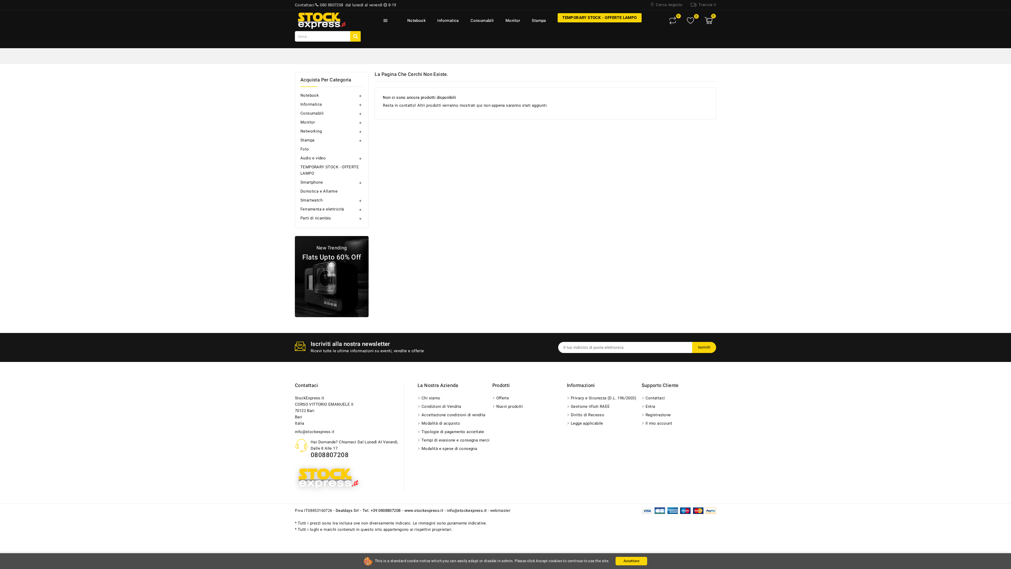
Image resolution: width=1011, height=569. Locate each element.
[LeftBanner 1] (332, 276)
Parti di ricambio (315, 218)
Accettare (631, 561)
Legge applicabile (587, 423)
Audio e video (313, 158)
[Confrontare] (672, 20)
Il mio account (659, 423)
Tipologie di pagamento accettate (453, 432)
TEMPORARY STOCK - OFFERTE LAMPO (599, 18)
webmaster (500, 510)
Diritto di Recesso (587, 415)
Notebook (416, 20)
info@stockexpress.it (314, 432)
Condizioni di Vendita (441, 406)
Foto (304, 149)
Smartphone (311, 182)
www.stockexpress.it (423, 510)
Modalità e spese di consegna (449, 449)
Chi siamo (431, 398)
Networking (311, 131)
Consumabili (482, 20)
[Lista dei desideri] (690, 20)
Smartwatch (311, 200)
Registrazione (658, 415)
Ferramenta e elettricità (322, 209)
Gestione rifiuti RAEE (590, 406)
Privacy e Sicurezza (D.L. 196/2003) (603, 398)
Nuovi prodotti (509, 406)
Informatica (448, 20)
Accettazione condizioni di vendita (453, 415)
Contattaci (306, 385)
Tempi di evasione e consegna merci (456, 440)
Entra (650, 406)
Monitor (513, 20)
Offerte (502, 398)
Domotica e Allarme (319, 191)
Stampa (539, 20)
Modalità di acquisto (441, 423)
